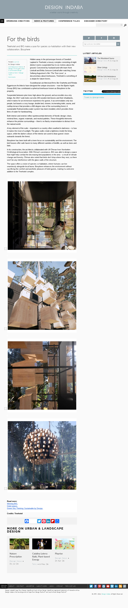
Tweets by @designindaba (94, 97)
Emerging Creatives (18, 21)
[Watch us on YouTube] (108, 586)
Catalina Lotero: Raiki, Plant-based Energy (41, 556)
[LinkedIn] (48, 521)
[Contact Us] (124, 586)
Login (52, 586)
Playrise (59, 553)
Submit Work (41, 586)
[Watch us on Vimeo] (112, 586)
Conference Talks (69, 21)
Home (2, 21)
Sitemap (59, 586)
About (11, 586)
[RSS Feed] (120, 586)
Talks (34, 564)
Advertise (30, 586)
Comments (12, 77)
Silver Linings (102, 67)
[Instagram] (103, 586)
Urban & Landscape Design (16, 69)
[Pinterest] (44, 521)
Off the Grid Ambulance (106, 76)
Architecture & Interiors (16, 67)
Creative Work (13, 73)
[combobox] (109, 25)
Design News (16, 561)
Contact (20, 586)
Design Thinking (13, 68)
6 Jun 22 (16, 62)
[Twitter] (39, 521)
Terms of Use (70, 586)
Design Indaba (106, 594)
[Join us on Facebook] (101, 38)
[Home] (64, 8)
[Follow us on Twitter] (89, 38)
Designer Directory (95, 21)
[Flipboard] (53, 521)
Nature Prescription (16, 555)
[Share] (57, 521)
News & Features (44, 21)
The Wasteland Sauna (105, 58)
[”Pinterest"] (114, 38)
